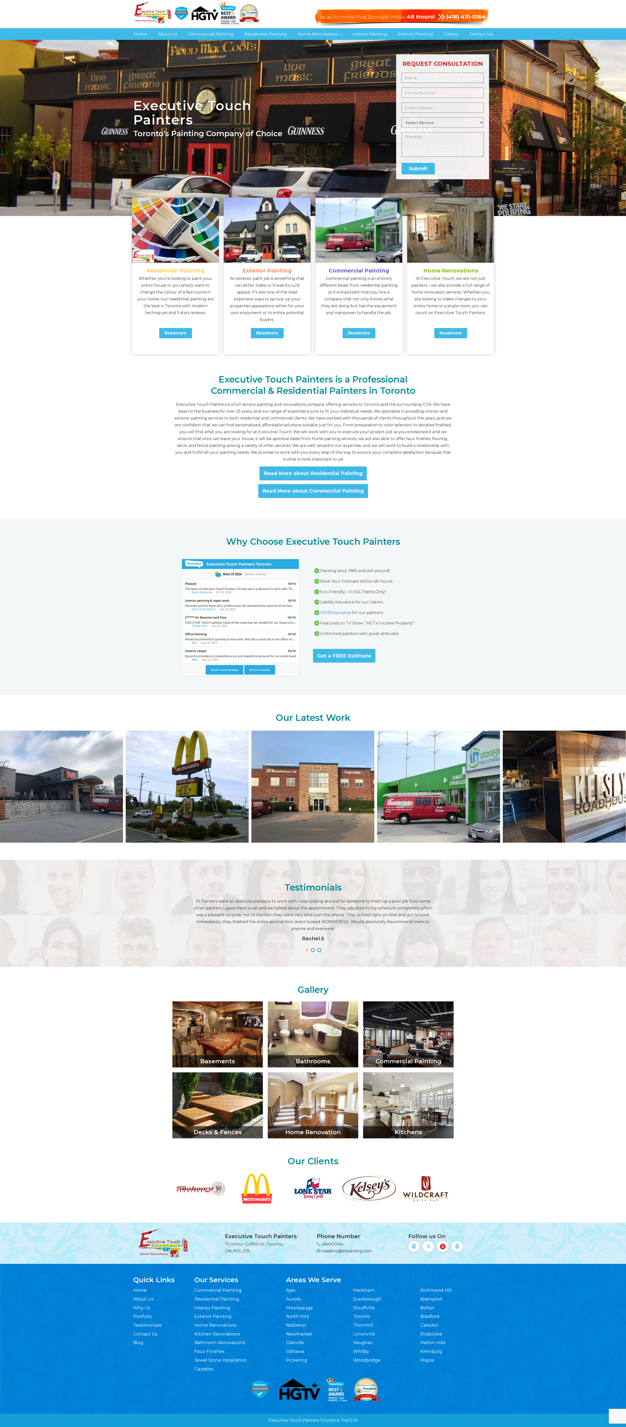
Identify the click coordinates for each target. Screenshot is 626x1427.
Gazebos (203, 1369)
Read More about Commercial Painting (313, 491)
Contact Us (481, 34)
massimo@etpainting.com (347, 1251)
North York (297, 1316)
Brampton (431, 1299)
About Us (168, 34)
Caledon (429, 1325)
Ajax (291, 1290)
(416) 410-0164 (465, 16)
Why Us (141, 1308)
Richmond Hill (436, 1290)
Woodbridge (366, 1360)
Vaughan (363, 1342)
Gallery (451, 34)
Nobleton (296, 1325)
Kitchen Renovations (217, 1334)
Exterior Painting (415, 34)
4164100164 (332, 1244)
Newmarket (299, 1334)
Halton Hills (433, 1342)
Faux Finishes (209, 1351)
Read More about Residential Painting (313, 473)
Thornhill (363, 1325)
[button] (307, 950)
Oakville (295, 1342)
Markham (364, 1290)
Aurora (293, 1299)
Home (140, 34)
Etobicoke (431, 1334)
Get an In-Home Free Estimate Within (376, 17)
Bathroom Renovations (219, 1342)
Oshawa (295, 1351)
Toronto (361, 1316)
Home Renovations (318, 34)
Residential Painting (265, 34)
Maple (427, 1360)
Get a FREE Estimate (344, 656)
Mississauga (299, 1308)
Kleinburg (431, 1351)
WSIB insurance (335, 612)
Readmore (176, 333)
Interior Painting (370, 34)
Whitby (361, 1351)
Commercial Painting (211, 34)
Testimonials (147, 1325)
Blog (138, 1342)
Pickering (296, 1360)
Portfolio (142, 1316)
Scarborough (367, 1299)
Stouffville (364, 1308)
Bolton (427, 1308)
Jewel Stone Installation (220, 1360)
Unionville (364, 1334)
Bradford (429, 1316)
